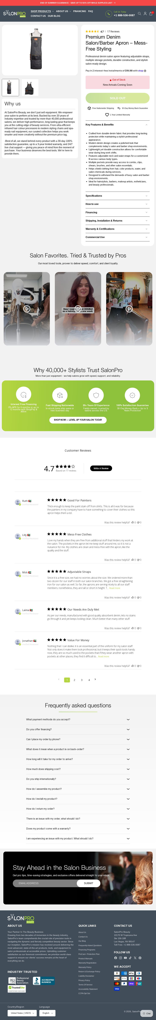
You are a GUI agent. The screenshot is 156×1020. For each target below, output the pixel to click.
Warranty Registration (87, 963)
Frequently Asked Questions (90, 945)
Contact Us (83, 937)
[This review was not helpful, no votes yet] (138, 522)
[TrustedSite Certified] (17, 989)
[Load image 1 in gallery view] (10, 87)
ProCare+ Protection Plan (89, 954)
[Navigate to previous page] (60, 679)
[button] (42, 11)
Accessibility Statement (88, 989)
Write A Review (101, 468)
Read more (114, 588)
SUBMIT (88, 883)
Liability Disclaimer (86, 976)
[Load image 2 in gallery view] (30, 87)
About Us (82, 932)
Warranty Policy (84, 967)
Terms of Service (85, 985)
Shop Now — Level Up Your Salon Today (78, 420)
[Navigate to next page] (96, 679)
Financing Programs (86, 950)
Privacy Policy (84, 980)
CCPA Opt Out (84, 993)
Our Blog (82, 941)
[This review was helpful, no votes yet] (133, 522)
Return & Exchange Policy (89, 972)
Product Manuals (85, 959)
